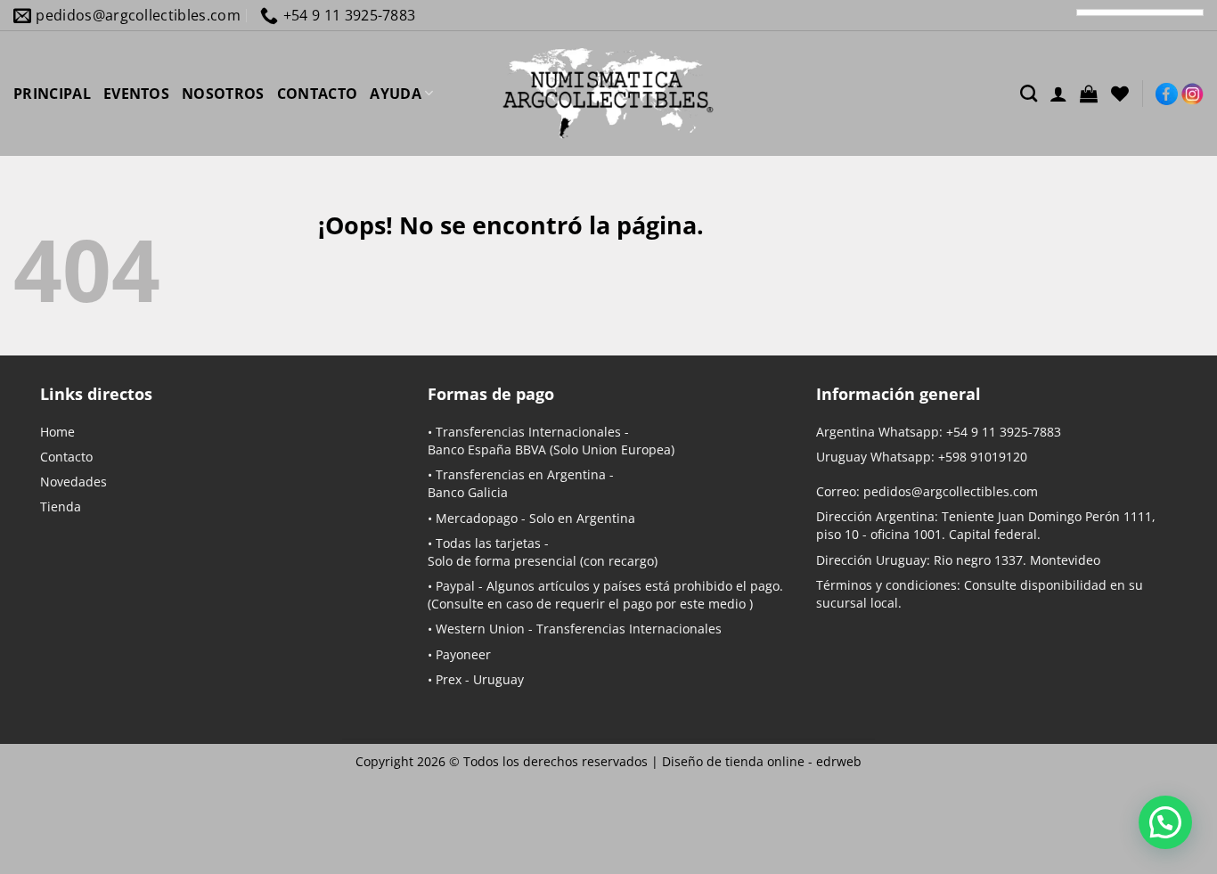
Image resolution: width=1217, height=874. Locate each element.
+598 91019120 (982, 456)
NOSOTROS (223, 93)
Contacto (66, 456)
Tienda (60, 506)
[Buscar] (1028, 93)
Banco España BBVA (487, 449)
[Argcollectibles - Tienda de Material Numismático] (608, 93)
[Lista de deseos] (1120, 93)
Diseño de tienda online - (762, 761)
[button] (1089, 93)
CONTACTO (317, 93)
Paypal (455, 585)
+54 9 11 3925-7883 (1003, 431)
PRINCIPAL (52, 93)
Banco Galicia (468, 492)
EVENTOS (136, 93)
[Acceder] (1058, 93)
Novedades (73, 481)
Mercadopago (477, 518)
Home (57, 431)
